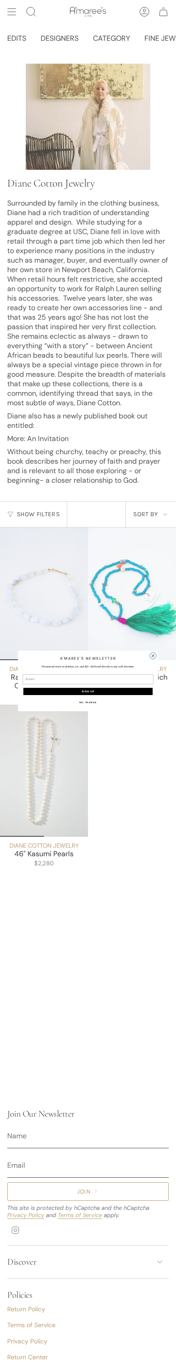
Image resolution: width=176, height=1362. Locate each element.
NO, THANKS (88, 702)
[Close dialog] (153, 655)
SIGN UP (88, 691)
